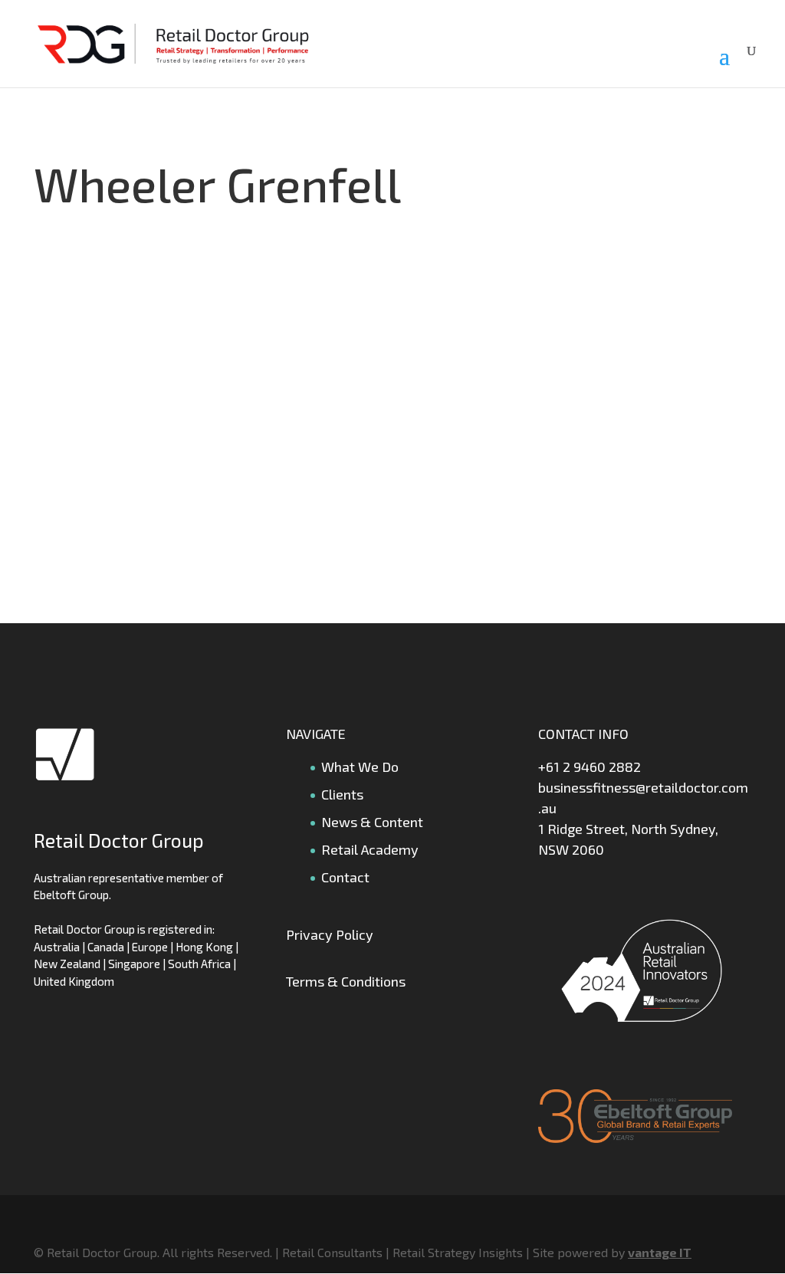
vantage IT (659, 1252)
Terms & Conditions (346, 981)
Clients (342, 794)
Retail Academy (370, 849)
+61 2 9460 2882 (589, 766)
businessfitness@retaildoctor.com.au (643, 797)
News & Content (372, 821)
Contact (345, 876)
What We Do (360, 766)
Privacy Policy (329, 934)
